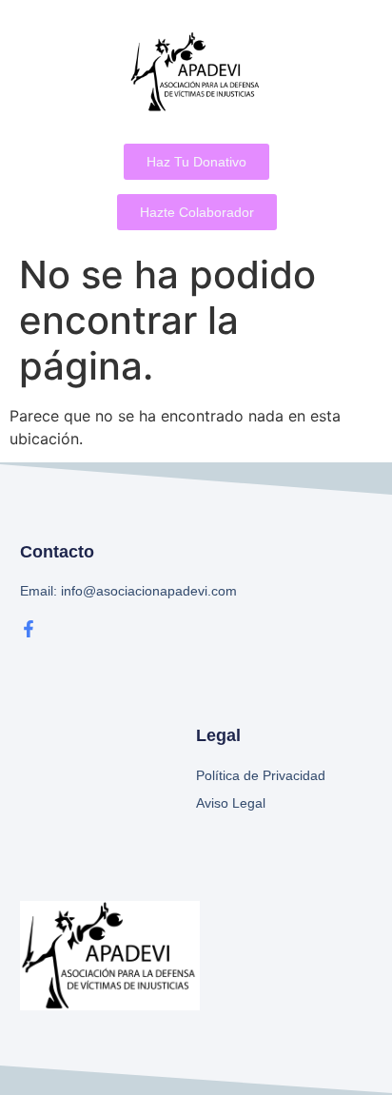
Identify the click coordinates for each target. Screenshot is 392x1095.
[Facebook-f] (28, 628)
